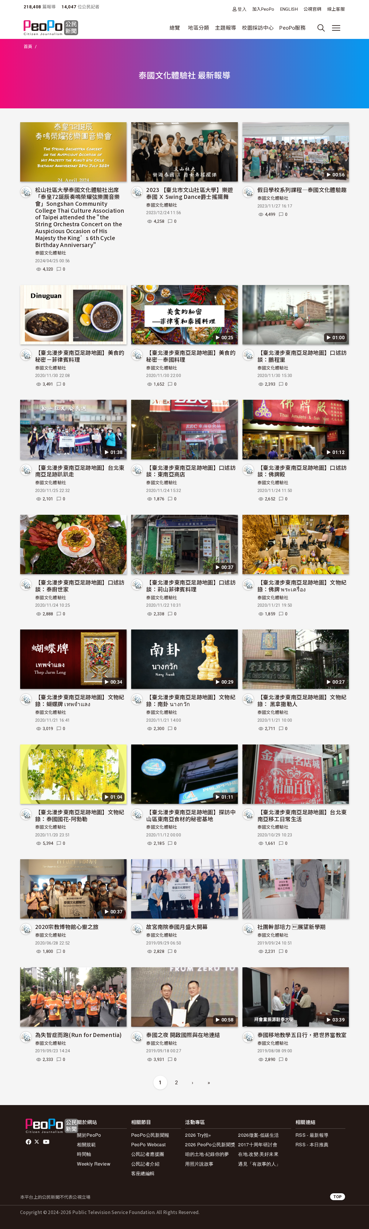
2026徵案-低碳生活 (258, 1135)
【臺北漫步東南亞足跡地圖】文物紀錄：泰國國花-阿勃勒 (80, 815)
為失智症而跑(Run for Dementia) (78, 1034)
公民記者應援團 (147, 1154)
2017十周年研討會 (257, 1144)
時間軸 (84, 1154)
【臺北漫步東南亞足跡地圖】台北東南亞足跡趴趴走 (80, 470)
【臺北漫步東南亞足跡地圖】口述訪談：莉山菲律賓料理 (191, 585)
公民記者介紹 (145, 1163)
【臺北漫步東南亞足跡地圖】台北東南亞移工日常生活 (302, 815)
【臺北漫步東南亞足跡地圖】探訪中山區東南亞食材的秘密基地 (191, 815)
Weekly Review (93, 1163)
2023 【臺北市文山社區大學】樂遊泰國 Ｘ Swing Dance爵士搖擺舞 (189, 193)
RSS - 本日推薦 (312, 1144)
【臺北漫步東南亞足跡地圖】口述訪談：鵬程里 (302, 355)
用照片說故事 (199, 1163)
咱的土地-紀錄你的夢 (207, 1154)
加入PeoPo (263, 9)
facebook (29, 1142)
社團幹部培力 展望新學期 (291, 926)
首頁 (28, 46)
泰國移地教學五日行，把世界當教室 (302, 1034)
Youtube (46, 1142)
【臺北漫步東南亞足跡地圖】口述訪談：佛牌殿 (302, 470)
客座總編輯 (143, 1173)
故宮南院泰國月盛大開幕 (177, 926)
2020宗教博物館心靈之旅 (67, 926)
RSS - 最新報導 (312, 1135)
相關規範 (86, 1144)
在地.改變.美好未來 (258, 1154)
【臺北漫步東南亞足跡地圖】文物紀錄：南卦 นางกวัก (191, 700)
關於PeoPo (89, 1135)
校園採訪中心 (258, 28)
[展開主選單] (336, 28)
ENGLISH (289, 9)
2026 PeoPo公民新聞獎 (210, 1144)
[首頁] (51, 28)
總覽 (175, 28)
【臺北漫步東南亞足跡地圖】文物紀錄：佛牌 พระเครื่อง (302, 585)
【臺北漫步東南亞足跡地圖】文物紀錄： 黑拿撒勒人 (302, 700)
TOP (338, 1196)
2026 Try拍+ (198, 1135)
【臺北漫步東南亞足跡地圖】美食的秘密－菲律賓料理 (80, 355)
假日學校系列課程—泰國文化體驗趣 (302, 189)
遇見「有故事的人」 (259, 1163)
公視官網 (312, 9)
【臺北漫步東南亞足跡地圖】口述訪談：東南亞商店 (191, 470)
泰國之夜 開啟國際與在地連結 (183, 1034)
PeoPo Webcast (148, 1144)
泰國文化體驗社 (50, 253)
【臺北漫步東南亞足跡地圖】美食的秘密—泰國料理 (191, 355)
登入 (242, 9)
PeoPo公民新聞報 (150, 1135)
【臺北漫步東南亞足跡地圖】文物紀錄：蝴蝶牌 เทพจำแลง (80, 700)
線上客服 (336, 9)
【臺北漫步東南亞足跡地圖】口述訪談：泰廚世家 (80, 585)
